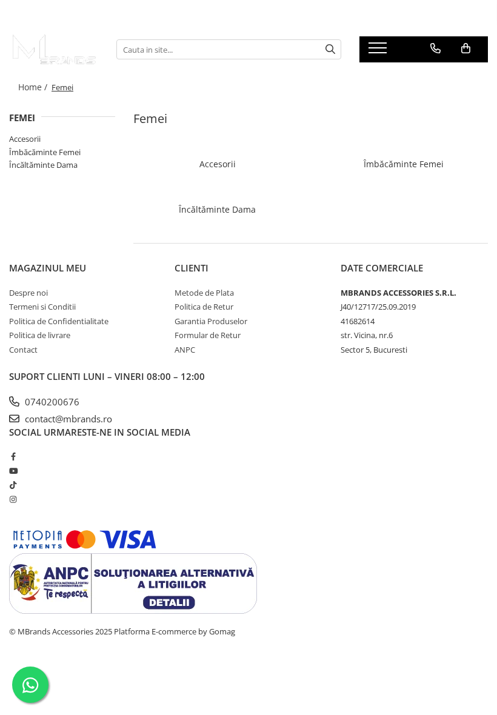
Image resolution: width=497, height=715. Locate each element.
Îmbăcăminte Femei (45, 152)
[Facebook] (13, 456)
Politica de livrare (39, 335)
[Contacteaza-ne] (435, 48)
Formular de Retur (208, 335)
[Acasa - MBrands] (53, 49)
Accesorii (25, 138)
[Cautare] (330, 49)
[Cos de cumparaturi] (466, 48)
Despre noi (28, 292)
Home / (34, 87)
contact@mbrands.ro (67, 419)
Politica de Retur (204, 306)
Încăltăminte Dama (43, 164)
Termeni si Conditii (42, 306)
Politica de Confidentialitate (58, 321)
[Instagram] (13, 499)
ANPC (185, 349)
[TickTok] (13, 484)
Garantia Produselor (211, 321)
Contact (23, 349)
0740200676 (50, 402)
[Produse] (379, 51)
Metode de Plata (204, 292)
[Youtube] (13, 470)
